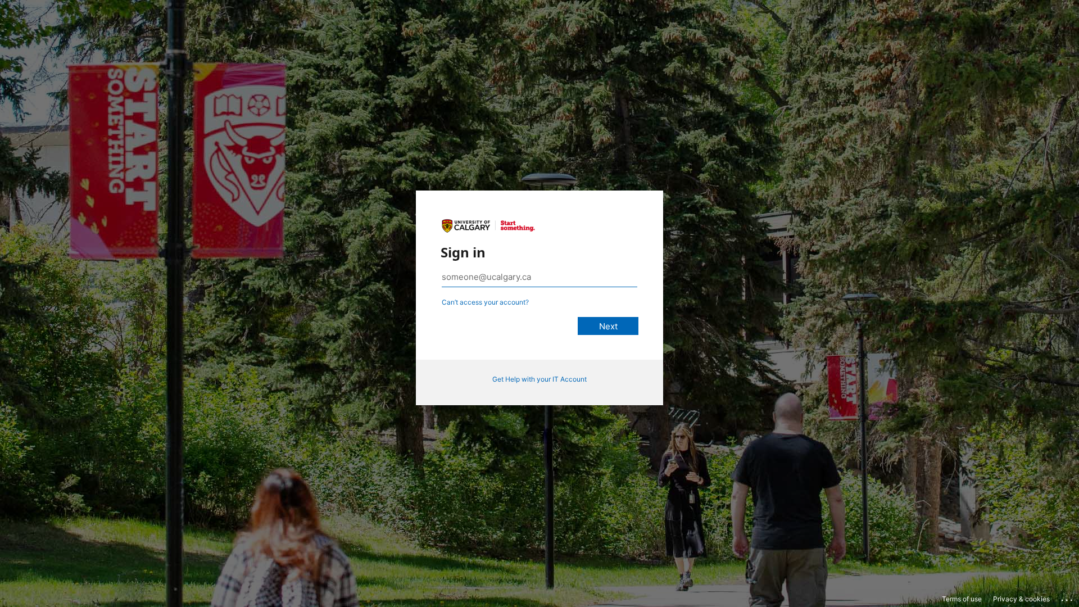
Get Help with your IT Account (539, 379)
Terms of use (962, 599)
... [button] (1068, 597)
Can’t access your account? (485, 302)
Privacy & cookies (1021, 599)
